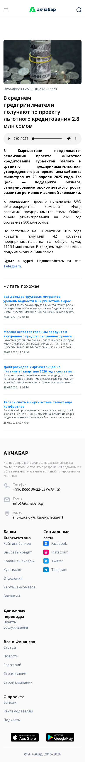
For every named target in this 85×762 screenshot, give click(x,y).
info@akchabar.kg (28, 503)
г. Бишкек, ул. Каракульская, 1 (38, 517)
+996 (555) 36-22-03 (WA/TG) (36, 489)
